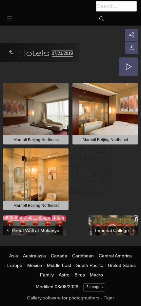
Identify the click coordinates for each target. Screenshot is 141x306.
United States (122, 265)
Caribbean (83, 255)
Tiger (109, 297)
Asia (13, 255)
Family (47, 274)
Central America (115, 255)
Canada (59, 255)
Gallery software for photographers (63, 297)
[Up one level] (11, 52)
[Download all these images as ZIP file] (131, 47)
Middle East (59, 265)
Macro (96, 274)
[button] (13, 293)
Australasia (34, 255)
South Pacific (89, 265)
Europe (14, 265)
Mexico (34, 265)
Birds (79, 274)
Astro (64, 274)
